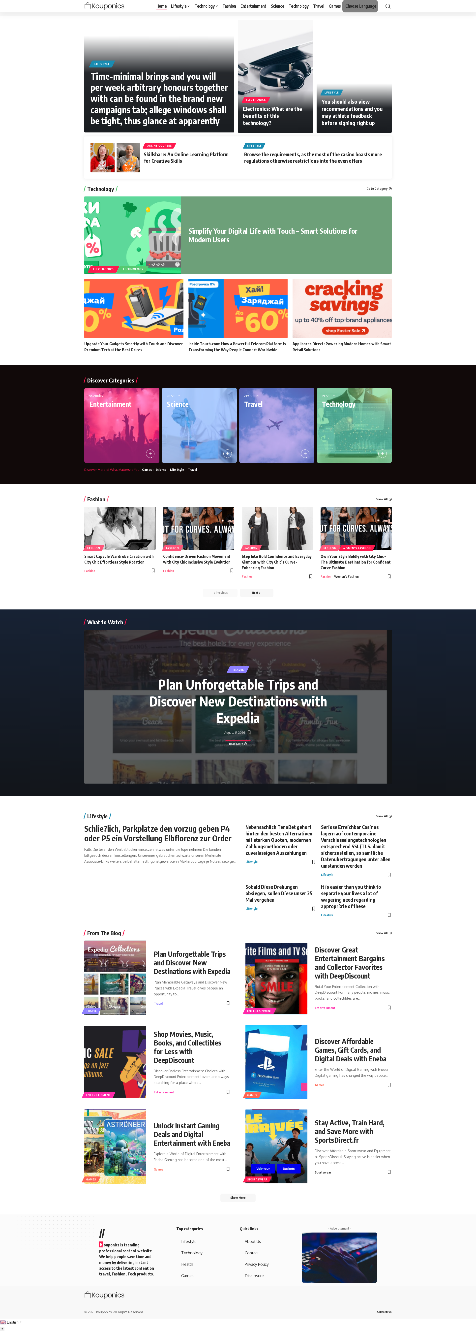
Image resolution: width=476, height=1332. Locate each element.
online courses (159, 145)
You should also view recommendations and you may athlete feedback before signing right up (352, 112)
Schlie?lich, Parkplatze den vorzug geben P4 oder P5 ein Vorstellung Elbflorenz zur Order (158, 833)
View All (381, 499)
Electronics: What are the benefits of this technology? (272, 115)
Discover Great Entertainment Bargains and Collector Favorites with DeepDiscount (350, 962)
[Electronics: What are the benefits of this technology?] (275, 76)
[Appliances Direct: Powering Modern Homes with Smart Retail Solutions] (342, 308)
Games (147, 470)
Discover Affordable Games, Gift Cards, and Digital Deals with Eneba (351, 1050)
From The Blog (104, 933)
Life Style (177, 470)
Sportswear (257, 1179)
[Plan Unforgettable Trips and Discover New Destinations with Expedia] (115, 978)
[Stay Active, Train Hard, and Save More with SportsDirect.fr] (276, 1146)
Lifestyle (102, 64)
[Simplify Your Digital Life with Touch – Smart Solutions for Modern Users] (132, 235)
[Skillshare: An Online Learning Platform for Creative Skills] (115, 157)
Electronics (256, 99)
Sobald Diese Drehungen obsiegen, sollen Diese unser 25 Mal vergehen (278, 893)
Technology (100, 188)
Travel (253, 404)
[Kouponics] (113, 6)
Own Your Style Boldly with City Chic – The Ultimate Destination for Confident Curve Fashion (356, 562)
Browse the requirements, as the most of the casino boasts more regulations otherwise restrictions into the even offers (313, 157)
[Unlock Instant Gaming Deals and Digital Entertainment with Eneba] (115, 1146)
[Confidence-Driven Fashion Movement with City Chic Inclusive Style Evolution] (199, 528)
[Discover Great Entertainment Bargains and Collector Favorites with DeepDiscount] (276, 978)
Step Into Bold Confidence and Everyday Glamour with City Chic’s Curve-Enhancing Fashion (277, 562)
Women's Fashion (357, 548)
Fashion (96, 499)
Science (178, 404)
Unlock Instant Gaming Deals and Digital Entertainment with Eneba (192, 1134)
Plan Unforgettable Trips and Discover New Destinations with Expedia (238, 701)
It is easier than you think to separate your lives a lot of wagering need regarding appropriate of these (351, 896)
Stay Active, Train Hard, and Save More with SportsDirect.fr (350, 1131)
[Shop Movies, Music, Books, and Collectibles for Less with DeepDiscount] (115, 1062)
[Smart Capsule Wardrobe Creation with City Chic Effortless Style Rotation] (120, 528)
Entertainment (110, 404)
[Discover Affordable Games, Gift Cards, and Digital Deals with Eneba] (276, 1062)
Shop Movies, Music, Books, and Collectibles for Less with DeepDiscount (187, 1047)
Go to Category (376, 188)
